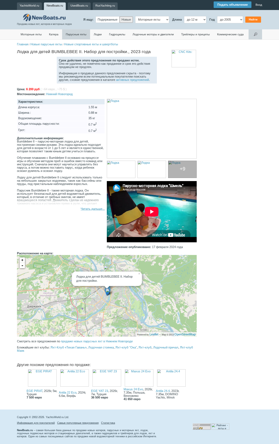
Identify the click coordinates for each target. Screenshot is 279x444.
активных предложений (132, 79)
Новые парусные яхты (46, 44)
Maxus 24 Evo (133, 389)
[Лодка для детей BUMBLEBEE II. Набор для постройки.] (152, 129)
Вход (259, 4)
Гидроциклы (117, 34)
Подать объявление (232, 4)
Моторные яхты (31, 34)
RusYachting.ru (105, 5)
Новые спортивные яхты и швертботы (91, 44)
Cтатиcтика (108, 422)
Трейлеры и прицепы (195, 34)
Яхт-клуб (145, 347)
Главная (22, 44)
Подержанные (107, 19)
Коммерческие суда (230, 34)
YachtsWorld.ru (29, 5)
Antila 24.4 (163, 391)
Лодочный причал (165, 347)
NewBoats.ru (55, 5)
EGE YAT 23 (99, 391)
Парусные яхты (76, 34)
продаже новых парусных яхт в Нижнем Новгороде (97, 341)
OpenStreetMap (185, 334)
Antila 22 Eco (67, 392)
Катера (53, 34)
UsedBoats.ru (79, 5)
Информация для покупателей (36, 422)
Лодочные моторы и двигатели (153, 34)
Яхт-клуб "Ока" (126, 347)
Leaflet (154, 334)
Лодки (98, 34)
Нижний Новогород (59, 94)
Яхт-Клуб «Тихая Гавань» (68, 347)
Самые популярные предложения (78, 422)
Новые (126, 19)
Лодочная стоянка (101, 347)
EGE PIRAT (34, 391)
